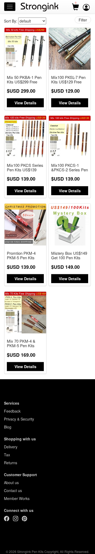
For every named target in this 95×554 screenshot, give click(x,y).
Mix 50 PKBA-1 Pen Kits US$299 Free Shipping (24, 79)
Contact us (13, 490)
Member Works (17, 498)
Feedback (12, 411)
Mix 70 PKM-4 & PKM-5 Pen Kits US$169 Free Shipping (21, 343)
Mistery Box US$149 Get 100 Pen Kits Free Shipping (69, 255)
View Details (25, 102)
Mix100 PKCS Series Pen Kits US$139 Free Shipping (25, 167)
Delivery (10, 446)
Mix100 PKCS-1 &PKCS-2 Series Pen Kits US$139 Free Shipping (69, 167)
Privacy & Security (19, 419)
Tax (7, 454)
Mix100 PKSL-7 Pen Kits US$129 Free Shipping (68, 79)
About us (11, 482)
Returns (10, 462)
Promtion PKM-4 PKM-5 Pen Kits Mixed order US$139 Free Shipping (24, 255)
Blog (7, 427)
